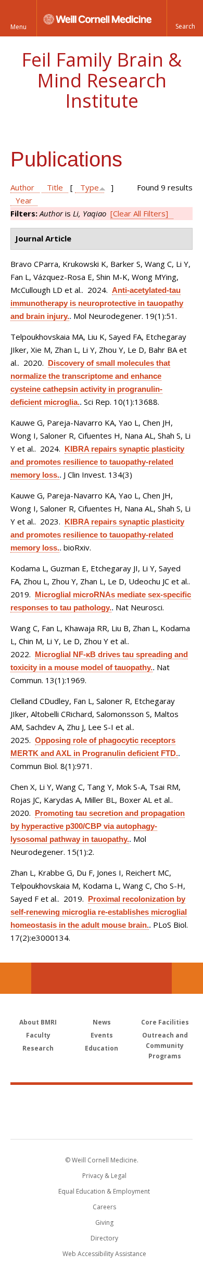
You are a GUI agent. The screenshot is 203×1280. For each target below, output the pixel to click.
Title (55, 187)
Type (89, 187)
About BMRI (38, 1022)
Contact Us (187, 978)
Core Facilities (165, 1022)
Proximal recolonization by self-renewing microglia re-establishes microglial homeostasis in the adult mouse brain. (98, 911)
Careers (104, 1206)
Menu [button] (18, 26)
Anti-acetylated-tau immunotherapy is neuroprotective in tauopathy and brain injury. (96, 303)
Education (101, 1048)
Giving (104, 1222)
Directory (104, 1238)
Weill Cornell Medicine (101, 1100)
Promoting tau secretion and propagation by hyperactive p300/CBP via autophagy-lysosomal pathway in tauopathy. (97, 826)
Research (38, 1048)
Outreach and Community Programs (165, 1045)
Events (102, 1035)
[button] (185, 18)
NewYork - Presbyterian (101, 1122)
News (102, 1022)
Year (24, 200)
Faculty (38, 1035)
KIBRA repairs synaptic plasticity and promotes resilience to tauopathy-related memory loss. (97, 461)
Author (22, 187)
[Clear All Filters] (139, 213)
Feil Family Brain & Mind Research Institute (101, 80)
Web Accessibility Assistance (104, 1253)
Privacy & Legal (104, 1175)
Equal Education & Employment (104, 1191)
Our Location (15, 978)
